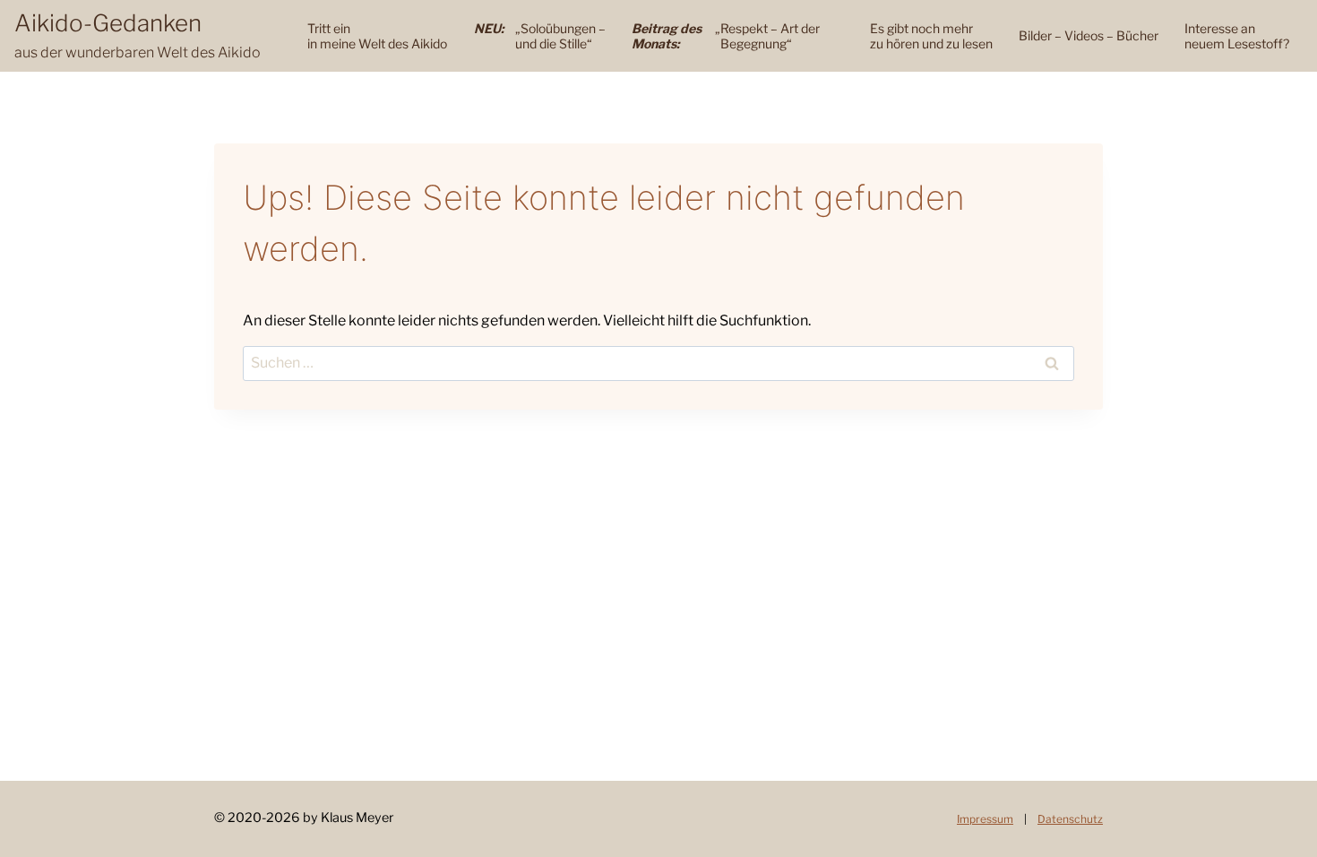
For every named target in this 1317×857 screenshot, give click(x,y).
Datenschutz (1070, 819)
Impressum (985, 819)
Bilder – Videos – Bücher (1088, 35)
